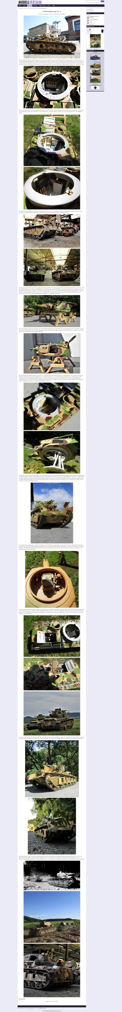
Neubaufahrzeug (95, 84)
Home (20, 5)
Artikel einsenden (91, 10)
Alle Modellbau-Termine (90, 24)
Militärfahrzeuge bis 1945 (34, 8)
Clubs (54, 5)
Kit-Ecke (35, 5)
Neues (24, 5)
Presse (49, 5)
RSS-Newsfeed (90, 9)
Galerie (29, 5)
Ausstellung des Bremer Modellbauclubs (92, 19)
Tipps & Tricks (42, 5)
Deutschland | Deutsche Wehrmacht (95, 85)
